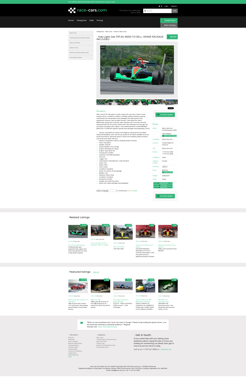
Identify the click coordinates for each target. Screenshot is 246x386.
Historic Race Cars (120, 31)
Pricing (100, 20)
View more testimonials (107, 327)
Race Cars (108, 31)
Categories (81, 20)
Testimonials (72, 349)
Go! (174, 11)
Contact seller (166, 115)
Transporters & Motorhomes (80, 38)
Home (71, 20)
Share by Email (163, 183)
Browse (71, 337)
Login (166, 6)
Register (174, 6)
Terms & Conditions (75, 351)
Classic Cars (74, 48)
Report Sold (163, 187)
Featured (71, 339)
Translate (134, 191)
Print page (163, 185)
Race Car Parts (75, 43)
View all (96, 272)
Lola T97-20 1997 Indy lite (76, 245)
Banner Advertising (75, 343)
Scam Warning (73, 355)
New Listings (170, 25)
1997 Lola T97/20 (118, 247)
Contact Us (166, 349)
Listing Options (73, 345)
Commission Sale (76, 57)
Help (91, 20)
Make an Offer (168, 172)
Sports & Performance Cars (79, 52)
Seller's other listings (170, 136)
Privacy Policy (73, 347)
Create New (169, 20)
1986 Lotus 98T (96, 300)
